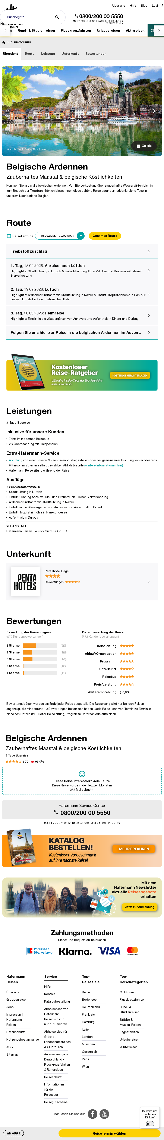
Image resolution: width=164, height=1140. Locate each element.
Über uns (118, 5)
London (87, 1036)
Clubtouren (128, 992)
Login (156, 5)
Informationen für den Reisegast (54, 1089)
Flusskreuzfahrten (132, 999)
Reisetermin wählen (109, 1133)
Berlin (86, 992)
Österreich (89, 1051)
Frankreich (89, 1014)
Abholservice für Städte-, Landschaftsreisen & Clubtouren (56, 1039)
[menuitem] (118, 5)
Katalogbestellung (56, 1001)
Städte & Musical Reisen (130, 1022)
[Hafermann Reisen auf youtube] (104, 1114)
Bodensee (89, 999)
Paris (85, 1059)
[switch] (150, 1123)
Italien (86, 1029)
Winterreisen (129, 1047)
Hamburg (88, 1022)
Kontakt (50, 994)
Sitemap (12, 1054)
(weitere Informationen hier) (103, 465)
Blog (144, 5)
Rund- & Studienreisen (129, 1009)
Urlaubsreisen (129, 1039)
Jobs (10, 1007)
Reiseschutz (53, 1077)
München (88, 1044)
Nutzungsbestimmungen (18, 1039)
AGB (9, 1047)
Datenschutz (15, 1032)
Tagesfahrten (129, 1032)
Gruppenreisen (16, 999)
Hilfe (133, 5)
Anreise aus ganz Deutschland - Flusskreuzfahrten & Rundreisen (56, 1061)
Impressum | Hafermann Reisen (14, 1019)
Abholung (15, 460)
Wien (85, 1066)
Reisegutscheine (55, 1102)
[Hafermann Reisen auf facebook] (92, 1114)
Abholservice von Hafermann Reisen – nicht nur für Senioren (56, 1016)
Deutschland (91, 1007)
